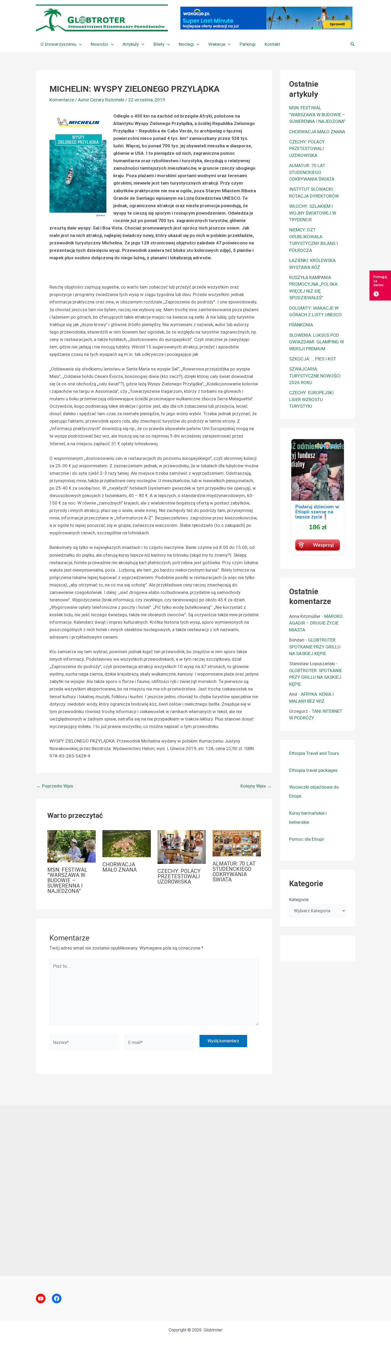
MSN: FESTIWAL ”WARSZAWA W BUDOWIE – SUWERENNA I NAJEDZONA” (67, 880)
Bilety (158, 44)
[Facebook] (56, 1298)
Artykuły (131, 44)
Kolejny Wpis (256, 786)
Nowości (99, 44)
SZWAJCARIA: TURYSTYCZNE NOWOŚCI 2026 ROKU (314, 375)
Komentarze (61, 99)
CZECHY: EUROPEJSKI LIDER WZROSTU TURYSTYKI (311, 399)
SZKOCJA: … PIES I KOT (312, 358)
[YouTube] (40, 1298)
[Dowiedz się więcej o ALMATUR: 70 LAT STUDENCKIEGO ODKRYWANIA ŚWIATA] (237, 843)
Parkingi (248, 44)
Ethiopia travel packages (313, 770)
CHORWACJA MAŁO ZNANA (119, 867)
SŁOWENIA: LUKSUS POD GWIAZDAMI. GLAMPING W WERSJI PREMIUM (316, 341)
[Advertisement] (195, 1191)
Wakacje (216, 44)
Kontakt (272, 44)
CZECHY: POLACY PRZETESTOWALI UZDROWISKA (179, 876)
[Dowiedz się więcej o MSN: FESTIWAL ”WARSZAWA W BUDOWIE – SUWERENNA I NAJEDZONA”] (71, 845)
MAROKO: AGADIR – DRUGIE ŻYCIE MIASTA (316, 623)
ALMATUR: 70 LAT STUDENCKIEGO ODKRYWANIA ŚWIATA (234, 871)
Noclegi (186, 44)
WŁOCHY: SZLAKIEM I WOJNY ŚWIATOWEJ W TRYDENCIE (312, 212)
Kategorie (299, 899)
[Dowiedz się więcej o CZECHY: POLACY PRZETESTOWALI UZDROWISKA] (181, 846)
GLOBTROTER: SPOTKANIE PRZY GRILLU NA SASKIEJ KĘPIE (314, 646)
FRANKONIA (301, 324)
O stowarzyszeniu (58, 44)
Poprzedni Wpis (54, 786)
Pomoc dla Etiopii (306, 839)
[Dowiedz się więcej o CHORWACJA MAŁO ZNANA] (126, 843)
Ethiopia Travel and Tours (314, 753)
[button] (79, 44)
